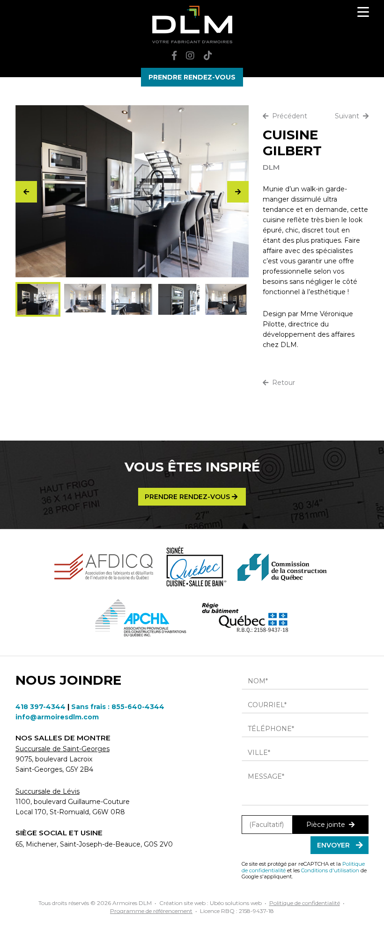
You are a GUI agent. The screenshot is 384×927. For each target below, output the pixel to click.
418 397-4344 (40, 706)
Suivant (349, 116)
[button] (238, 192)
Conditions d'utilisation (330, 870)
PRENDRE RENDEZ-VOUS (192, 77)
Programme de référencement (151, 910)
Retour (281, 382)
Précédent (287, 116)
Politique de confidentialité (304, 902)
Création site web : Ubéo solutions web (210, 902)
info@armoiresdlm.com (57, 717)
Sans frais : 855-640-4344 (117, 706)
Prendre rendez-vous (188, 496)
